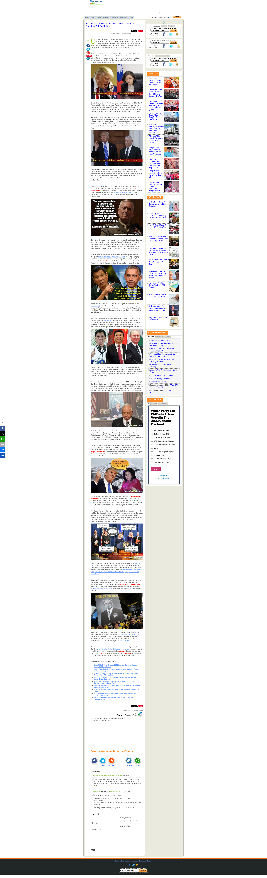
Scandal (104, 720)
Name (122, 818)
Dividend (158, 336)
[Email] (2, 444)
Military (120, 718)
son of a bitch (95, 306)
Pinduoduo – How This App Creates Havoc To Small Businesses (155, 81)
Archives (164, 26)
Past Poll (154, 403)
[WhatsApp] (2, 439)
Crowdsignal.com (164, 478)
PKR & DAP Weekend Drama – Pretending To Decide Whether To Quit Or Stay (156, 105)
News (168, 336)
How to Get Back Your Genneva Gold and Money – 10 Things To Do (159, 239)
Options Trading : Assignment (161, 375)
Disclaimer (114, 17)
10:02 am (126, 775)
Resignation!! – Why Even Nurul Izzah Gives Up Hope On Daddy (155, 151)
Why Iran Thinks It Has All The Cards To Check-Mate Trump (156, 139)
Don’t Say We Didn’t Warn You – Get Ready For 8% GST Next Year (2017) (157, 217)
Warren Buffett (162, 403)
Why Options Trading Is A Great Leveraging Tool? (162, 360)
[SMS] (2, 449)
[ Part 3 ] (159, 387)
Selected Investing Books (160, 340)
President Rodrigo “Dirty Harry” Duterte (111, 257)
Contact (99, 17)
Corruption (97, 718)
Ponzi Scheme (125, 640)
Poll (149, 403)
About (93, 17)
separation (107, 320)
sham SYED (105, 792)
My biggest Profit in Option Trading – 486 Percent (157, 285)
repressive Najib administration (101, 588)
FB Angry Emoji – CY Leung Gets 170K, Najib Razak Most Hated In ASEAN (158, 274)
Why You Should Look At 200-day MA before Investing (163, 355)
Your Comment (96, 829)
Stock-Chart (123, 17)
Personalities (96, 720)
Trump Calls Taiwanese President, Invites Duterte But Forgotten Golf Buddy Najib (110, 25)
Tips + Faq (151, 336)
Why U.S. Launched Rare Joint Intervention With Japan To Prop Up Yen (155, 163)
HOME (87, 17)
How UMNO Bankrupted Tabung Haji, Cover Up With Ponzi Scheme (156, 129)
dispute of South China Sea (122, 192)
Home (117, 861)
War (109, 720)
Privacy (131, 17)
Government (113, 718)
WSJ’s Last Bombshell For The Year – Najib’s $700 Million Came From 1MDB (158, 251)
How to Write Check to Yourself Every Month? (157, 296)
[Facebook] (2, 428)
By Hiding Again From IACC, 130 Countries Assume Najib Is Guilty (158, 308)
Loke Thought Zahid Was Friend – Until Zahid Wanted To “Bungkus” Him (155, 186)
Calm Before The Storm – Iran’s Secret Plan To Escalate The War (155, 93)
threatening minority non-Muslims (131, 634)
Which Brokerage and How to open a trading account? (163, 344)
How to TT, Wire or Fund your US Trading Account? (163, 350)
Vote (156, 469)
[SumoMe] (2, 455)
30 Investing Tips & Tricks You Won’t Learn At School (159, 262)
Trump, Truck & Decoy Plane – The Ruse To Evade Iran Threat (156, 116)
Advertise (106, 17)
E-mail (122, 821)
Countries (104, 718)
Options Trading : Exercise (160, 379)
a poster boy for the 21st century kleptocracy (114, 649)
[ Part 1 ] (173, 385)
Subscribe (157, 26)
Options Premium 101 (158, 382)
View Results (164, 475)
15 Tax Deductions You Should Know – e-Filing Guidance (157, 204)
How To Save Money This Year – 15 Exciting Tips (158, 226)
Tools (163, 336)
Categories (171, 26)
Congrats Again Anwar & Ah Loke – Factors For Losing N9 (156, 174)
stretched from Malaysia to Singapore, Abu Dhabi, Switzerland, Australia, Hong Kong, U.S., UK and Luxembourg (116, 572)
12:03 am (126, 792)
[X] (2, 433)
